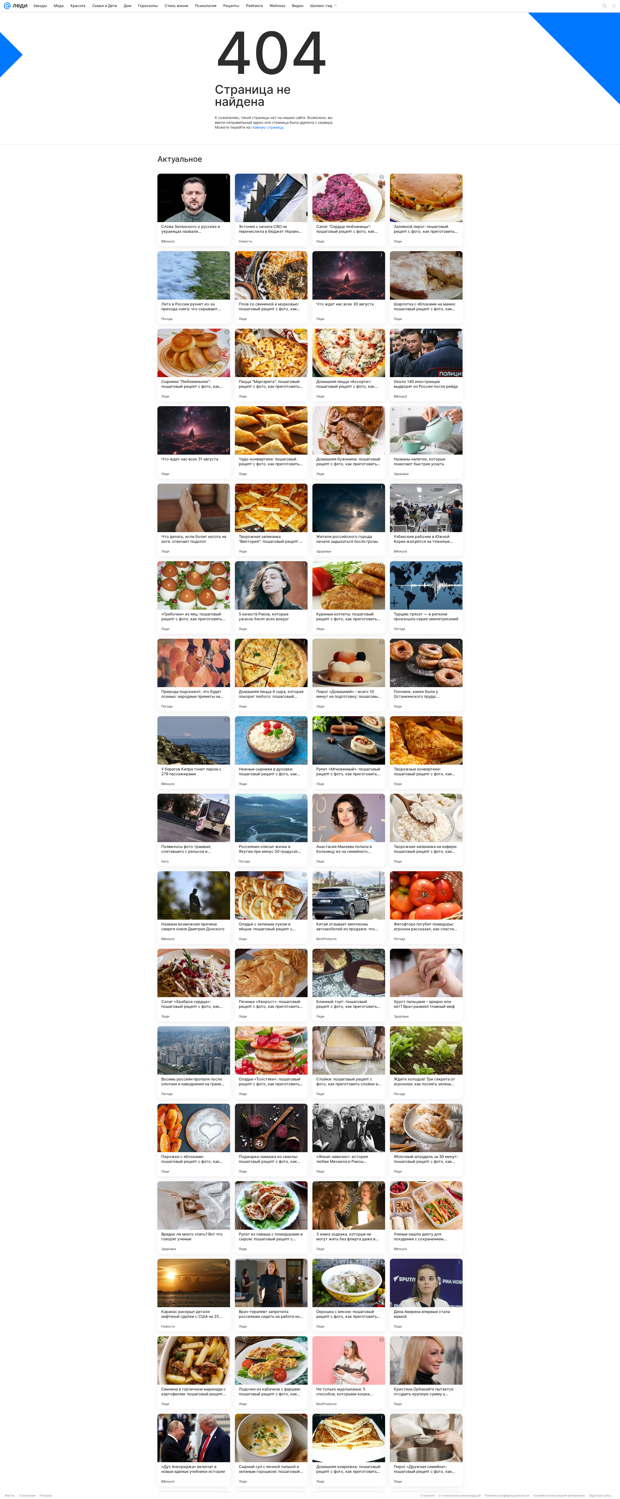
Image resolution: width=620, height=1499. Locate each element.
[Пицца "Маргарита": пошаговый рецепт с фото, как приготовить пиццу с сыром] (271, 365)
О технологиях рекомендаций (460, 1495)
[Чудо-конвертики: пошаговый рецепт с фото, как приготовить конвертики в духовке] (271, 442)
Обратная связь (600, 1495)
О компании (27, 1495)
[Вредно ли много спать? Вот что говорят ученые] (193, 1217)
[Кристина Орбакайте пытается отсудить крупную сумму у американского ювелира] (426, 1372)
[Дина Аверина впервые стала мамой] (426, 1295)
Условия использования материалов (559, 1495)
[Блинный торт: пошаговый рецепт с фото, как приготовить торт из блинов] (348, 985)
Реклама (45, 1495)
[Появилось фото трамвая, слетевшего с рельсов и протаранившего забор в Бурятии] (193, 830)
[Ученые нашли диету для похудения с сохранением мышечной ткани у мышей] (426, 1217)
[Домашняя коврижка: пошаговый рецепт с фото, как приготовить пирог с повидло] (348, 1450)
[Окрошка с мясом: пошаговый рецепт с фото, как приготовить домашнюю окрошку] (348, 1295)
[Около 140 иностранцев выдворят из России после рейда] (426, 365)
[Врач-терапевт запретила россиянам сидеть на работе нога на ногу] (271, 1295)
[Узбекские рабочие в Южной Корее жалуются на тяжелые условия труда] (426, 520)
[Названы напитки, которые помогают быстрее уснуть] (426, 442)
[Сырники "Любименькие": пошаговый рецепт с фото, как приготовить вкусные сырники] (193, 365)
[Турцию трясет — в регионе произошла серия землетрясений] (426, 597)
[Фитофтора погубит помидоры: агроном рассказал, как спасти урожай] (426, 907)
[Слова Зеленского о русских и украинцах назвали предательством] (193, 210)
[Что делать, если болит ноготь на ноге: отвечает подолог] (193, 520)
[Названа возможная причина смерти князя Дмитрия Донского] (193, 907)
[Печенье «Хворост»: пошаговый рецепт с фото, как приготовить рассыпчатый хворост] (271, 985)
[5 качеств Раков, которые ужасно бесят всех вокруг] (271, 597)
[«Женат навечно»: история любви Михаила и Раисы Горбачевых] (348, 1140)
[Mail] (7, 6)
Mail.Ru (10, 1495)
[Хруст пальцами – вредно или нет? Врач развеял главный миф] (426, 985)
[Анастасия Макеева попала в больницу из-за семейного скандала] (348, 830)
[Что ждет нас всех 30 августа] (348, 287)
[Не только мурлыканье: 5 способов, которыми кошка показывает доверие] (348, 1372)
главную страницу (267, 127)
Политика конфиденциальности (507, 1495)
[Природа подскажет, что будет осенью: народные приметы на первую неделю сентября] (193, 675)
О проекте (427, 1495)
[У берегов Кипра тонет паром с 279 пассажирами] (193, 752)
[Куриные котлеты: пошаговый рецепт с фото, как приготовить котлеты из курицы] (348, 597)
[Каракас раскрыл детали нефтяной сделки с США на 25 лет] (193, 1295)
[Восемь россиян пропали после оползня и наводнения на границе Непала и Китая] (193, 1062)
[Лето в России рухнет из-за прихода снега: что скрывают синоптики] (193, 287)
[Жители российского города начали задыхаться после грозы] (348, 520)
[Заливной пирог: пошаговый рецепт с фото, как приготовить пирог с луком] (426, 210)
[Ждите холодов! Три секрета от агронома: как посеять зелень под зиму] (426, 1062)
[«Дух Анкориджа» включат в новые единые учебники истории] (193, 1450)
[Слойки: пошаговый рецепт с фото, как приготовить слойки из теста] (348, 1062)
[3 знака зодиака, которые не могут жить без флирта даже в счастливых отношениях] (348, 1217)
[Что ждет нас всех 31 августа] (193, 442)
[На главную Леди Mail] (19, 6)
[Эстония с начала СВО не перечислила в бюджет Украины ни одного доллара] (271, 210)
